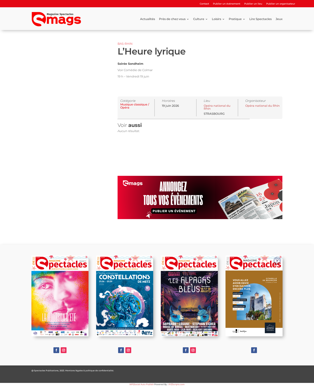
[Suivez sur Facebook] (56, 350)
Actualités (147, 19)
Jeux (279, 19)
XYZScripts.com (176, 384)
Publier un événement (226, 3)
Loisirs (216, 19)
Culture (198, 19)
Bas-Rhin (125, 43)
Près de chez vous (172, 19)
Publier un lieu (253, 3)
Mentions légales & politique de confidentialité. (89, 370)
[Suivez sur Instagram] (64, 350)
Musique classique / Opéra (134, 106)
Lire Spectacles (260, 19)
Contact (204, 3)
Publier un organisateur (280, 3)
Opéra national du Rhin (217, 107)
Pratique (235, 19)
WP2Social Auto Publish (141, 384)
